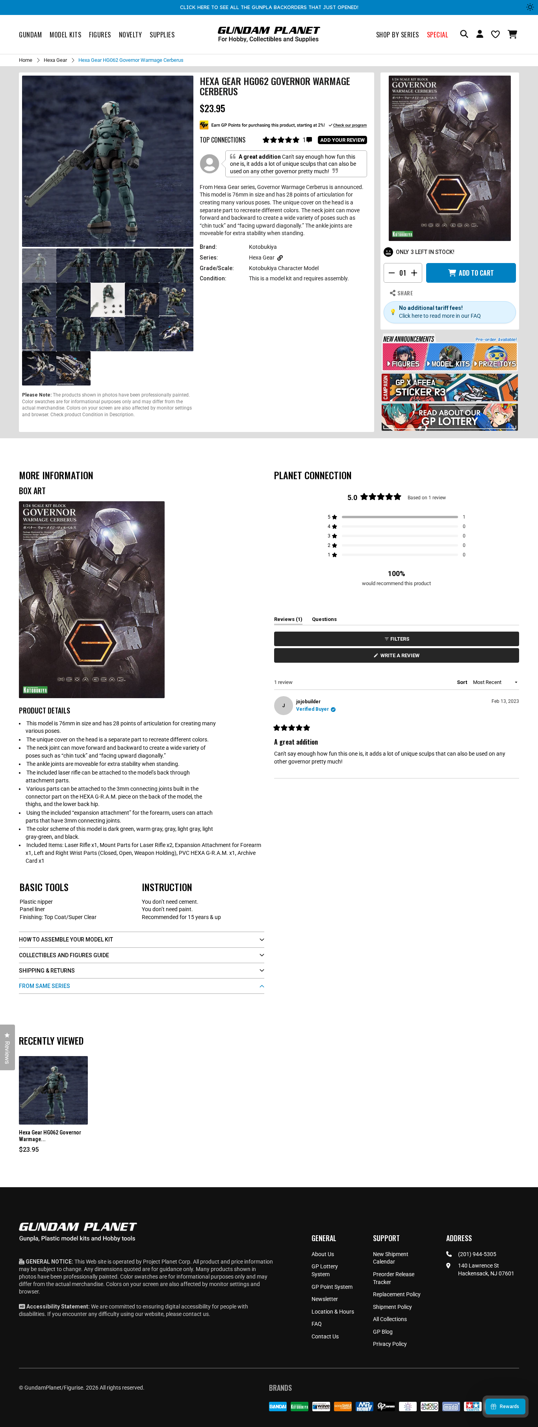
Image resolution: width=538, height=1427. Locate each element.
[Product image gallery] (107, 161)
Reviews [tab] (288, 620)
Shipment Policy (392, 1307)
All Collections (390, 1319)
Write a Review (401, 657)
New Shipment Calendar (390, 1258)
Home (25, 60)
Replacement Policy (397, 1294)
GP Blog (383, 1332)
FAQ (317, 1324)
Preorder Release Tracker (393, 1278)
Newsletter (325, 1299)
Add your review (342, 140)
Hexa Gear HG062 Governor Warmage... (50, 1135)
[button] (513, 34)
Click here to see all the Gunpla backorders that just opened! (269, 7)
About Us (323, 1254)
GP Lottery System (325, 1270)
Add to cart (476, 273)
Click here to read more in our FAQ (440, 316)
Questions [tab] (324, 620)
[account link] (479, 35)
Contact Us (325, 1336)
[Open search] (464, 34)
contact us (196, 1314)
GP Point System (332, 1287)
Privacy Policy (390, 1344)
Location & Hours (333, 1311)
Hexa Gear (55, 60)
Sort (462, 682)
